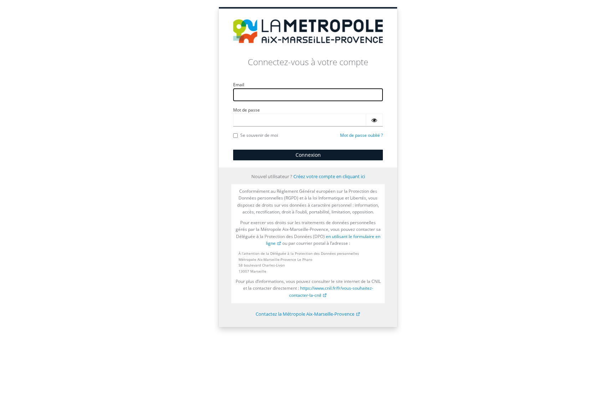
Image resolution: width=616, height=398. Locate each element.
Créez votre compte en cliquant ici (329, 176)
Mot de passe (246, 110)
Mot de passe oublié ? (361, 135)
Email (238, 85)
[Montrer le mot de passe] (374, 120)
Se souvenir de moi (259, 135)
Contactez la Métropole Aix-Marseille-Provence (305, 314)
